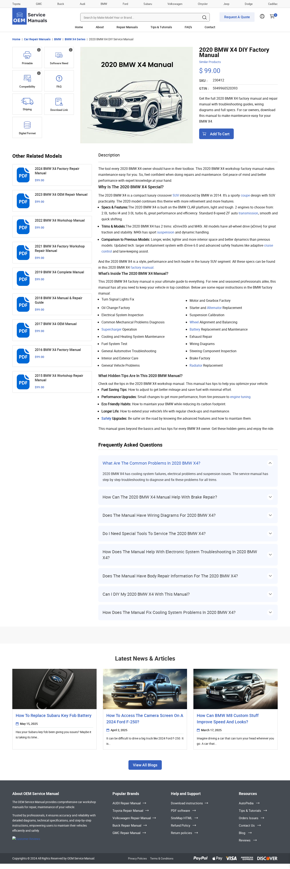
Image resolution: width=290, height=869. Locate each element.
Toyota (16, 4)
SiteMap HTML (181, 818)
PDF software (180, 810)
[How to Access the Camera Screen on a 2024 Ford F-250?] (145, 689)
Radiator (196, 365)
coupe (245, 195)
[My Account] (262, 17)
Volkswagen (175, 4)
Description (109, 155)
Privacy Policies (137, 858)
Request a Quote (237, 17)
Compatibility (27, 86)
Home (79, 27)
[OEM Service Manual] (30, 16)
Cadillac (273, 4)
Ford (125, 4)
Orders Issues (248, 818)
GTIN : (204, 88)
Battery (195, 329)
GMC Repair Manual (127, 833)
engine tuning (240, 396)
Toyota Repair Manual (128, 810)
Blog (242, 833)
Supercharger (111, 329)
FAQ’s (188, 27)
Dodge (249, 4)
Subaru (148, 4)
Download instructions (187, 803)
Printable (27, 63)
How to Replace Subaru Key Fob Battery (54, 715)
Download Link (59, 110)
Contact (210, 27)
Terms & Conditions (161, 858)
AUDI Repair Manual (127, 803)
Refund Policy (180, 825)
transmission (248, 213)
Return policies (181, 833)
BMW (104, 4)
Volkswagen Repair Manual (132, 818)
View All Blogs (145, 764)
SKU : (203, 80)
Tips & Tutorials (161, 27)
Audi (82, 4)
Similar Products (210, 62)
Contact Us (247, 825)
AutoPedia (246, 803)
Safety (106, 418)
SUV (176, 195)
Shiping (27, 109)
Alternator (214, 307)
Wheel (194, 322)
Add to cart (219, 133)
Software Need (59, 63)
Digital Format (27, 133)
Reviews (245, 840)
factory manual (142, 267)
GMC (39, 4)
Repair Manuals (127, 27)
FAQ (59, 86)
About (100, 27)
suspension (165, 232)
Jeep (226, 4)
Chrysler (203, 4)
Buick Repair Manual (127, 825)
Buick (60, 4)
